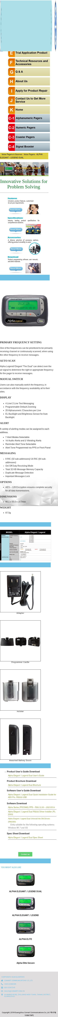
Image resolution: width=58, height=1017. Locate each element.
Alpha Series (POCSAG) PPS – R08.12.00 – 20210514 (31, 807)
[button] (25, 854)
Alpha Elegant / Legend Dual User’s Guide (26, 775)
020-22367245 (9, 988)
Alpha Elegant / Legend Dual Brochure (24, 785)
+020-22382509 (10, 984)
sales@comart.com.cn (14, 991)
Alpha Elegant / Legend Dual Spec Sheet (25, 837)
